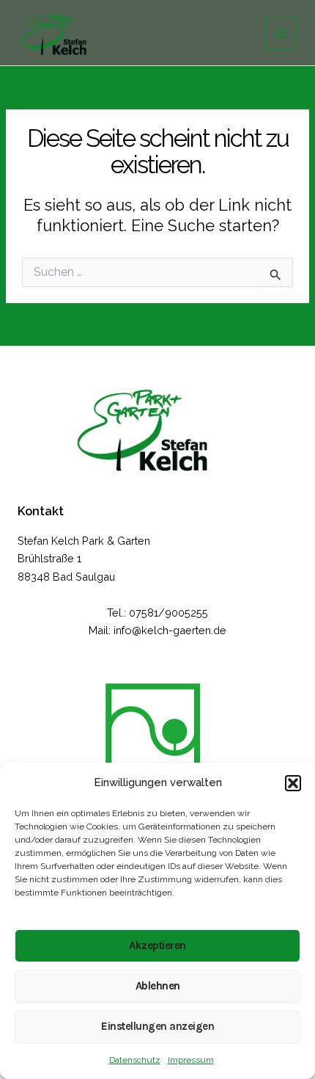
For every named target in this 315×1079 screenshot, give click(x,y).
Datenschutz (134, 1060)
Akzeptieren (157, 945)
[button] (293, 783)
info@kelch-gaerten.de (170, 630)
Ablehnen (158, 985)
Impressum (191, 1060)
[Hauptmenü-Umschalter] (281, 33)
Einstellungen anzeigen (157, 1026)
